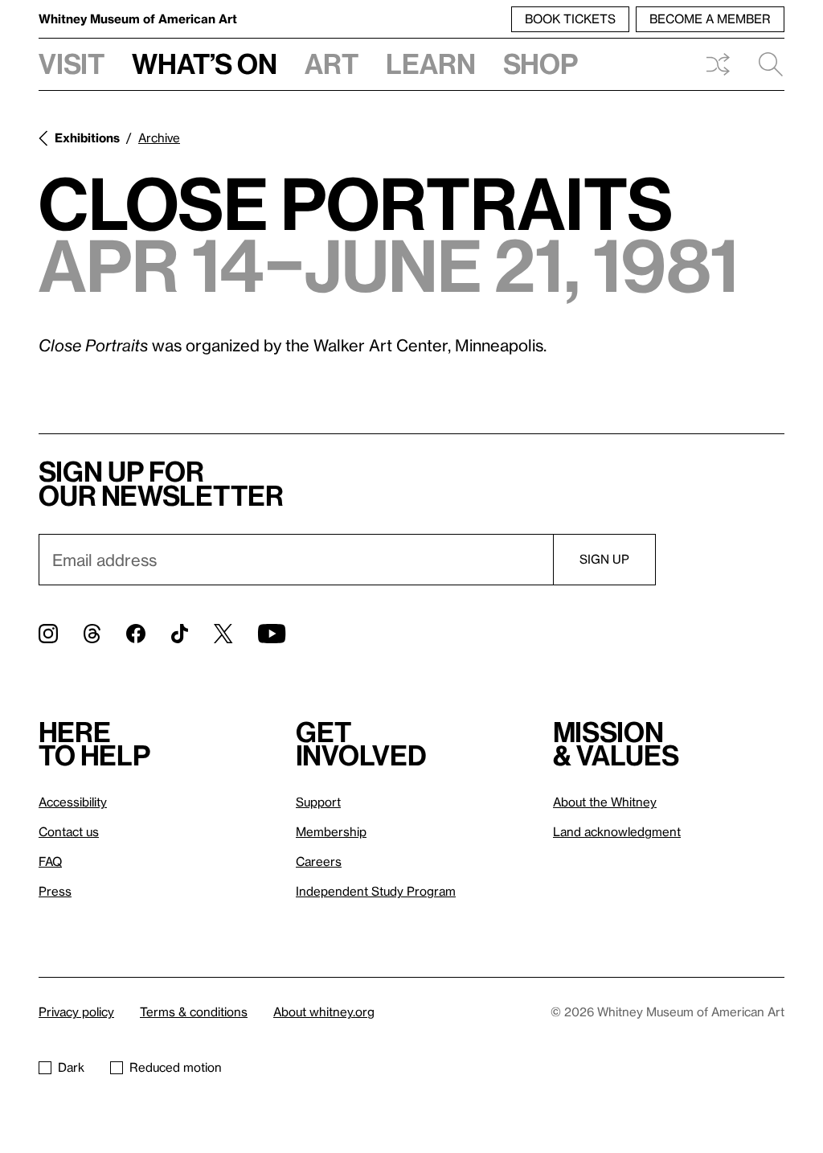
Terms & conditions (194, 1011)
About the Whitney (605, 801)
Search (764, 64)
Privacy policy (76, 1011)
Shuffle (717, 64)
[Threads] (92, 633)
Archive (159, 137)
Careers (319, 861)
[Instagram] (48, 633)
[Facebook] (135, 633)
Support (318, 801)
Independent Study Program (376, 891)
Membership (331, 831)
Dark (71, 1067)
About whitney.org (324, 1011)
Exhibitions (87, 137)
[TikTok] (179, 633)
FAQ (50, 861)
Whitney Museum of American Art (138, 18)
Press (55, 891)
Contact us (69, 831)
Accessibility (73, 801)
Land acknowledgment (617, 831)
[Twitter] (223, 633)
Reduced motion (175, 1067)
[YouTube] (271, 633)
